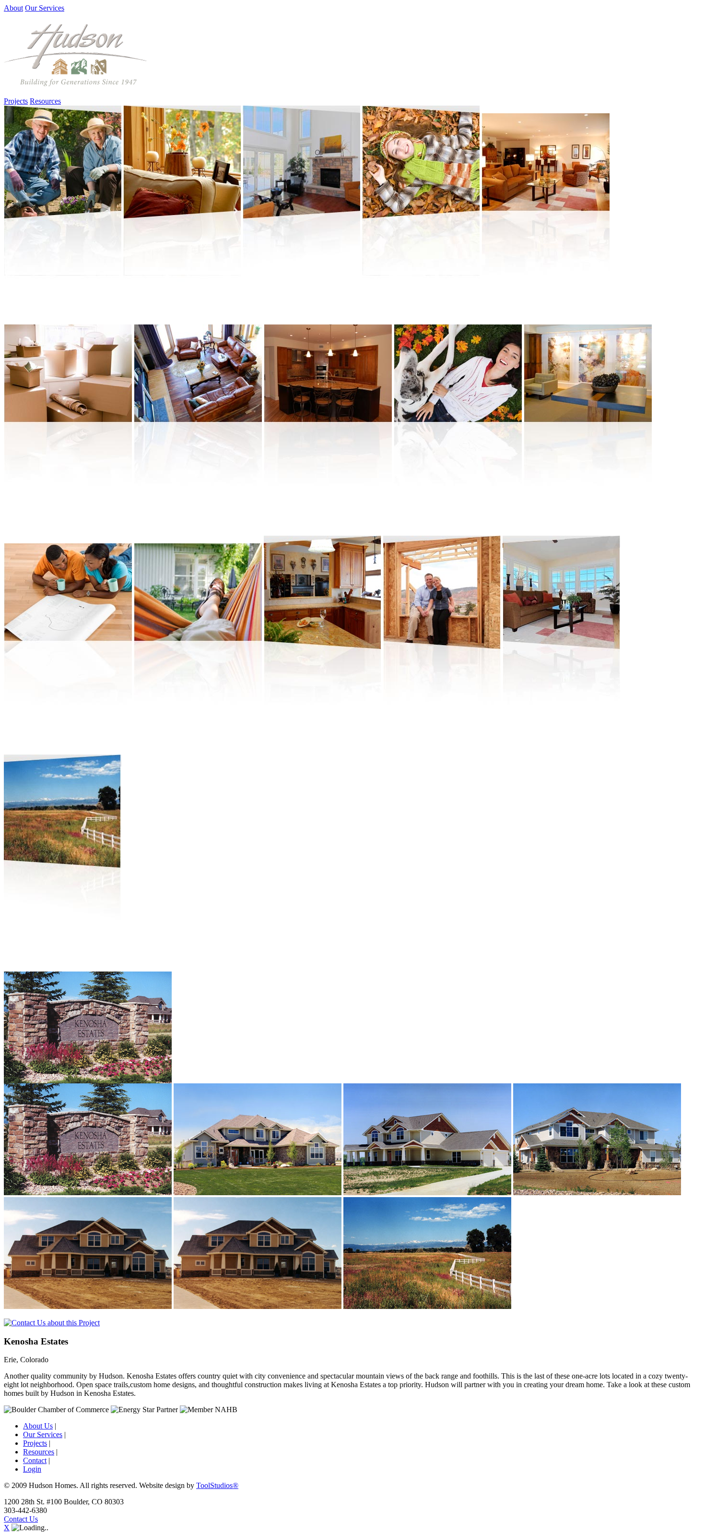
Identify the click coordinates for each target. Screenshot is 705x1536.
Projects (16, 101)
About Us (38, 1426)
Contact (35, 1460)
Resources (45, 101)
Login (32, 1469)
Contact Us (21, 1519)
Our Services (44, 8)
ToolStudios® (217, 1485)
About (13, 8)
